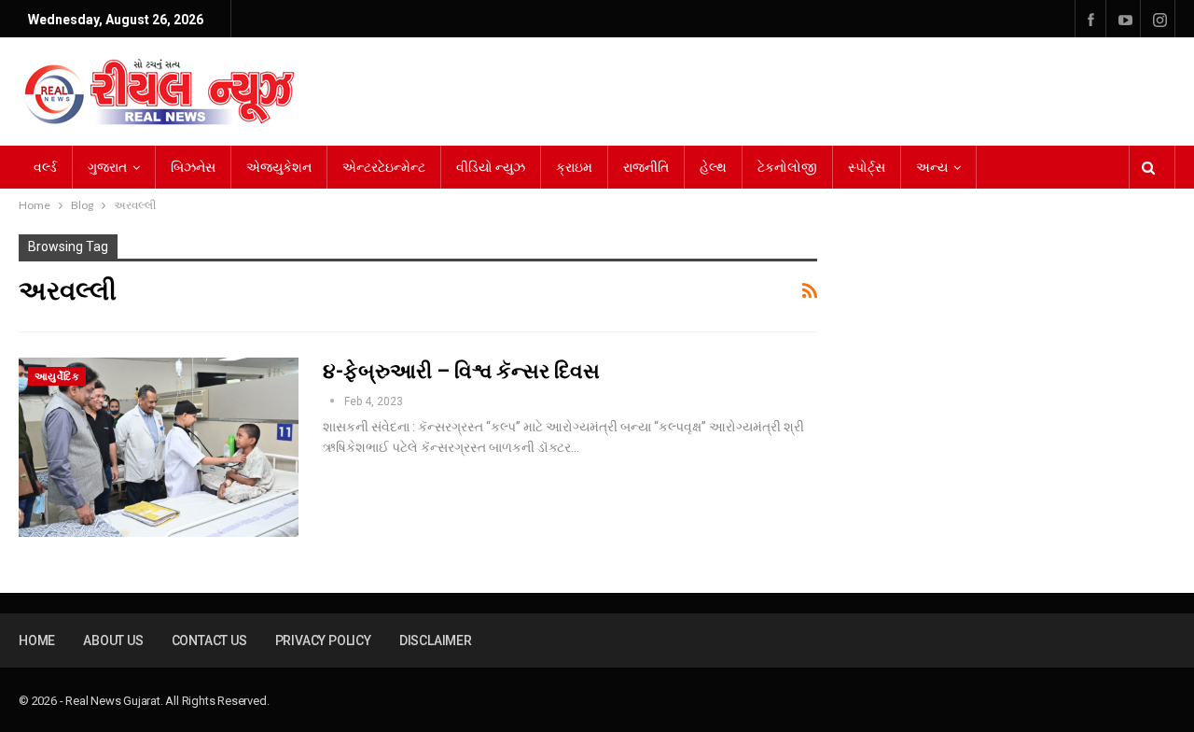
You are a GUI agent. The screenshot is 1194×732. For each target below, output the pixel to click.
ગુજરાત (107, 167)
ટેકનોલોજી (787, 167)
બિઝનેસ (193, 167)
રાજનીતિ (646, 167)
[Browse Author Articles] (333, 401)
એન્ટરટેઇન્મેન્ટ (383, 167)
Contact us (209, 640)
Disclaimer (435, 640)
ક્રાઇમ (574, 167)
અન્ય (932, 167)
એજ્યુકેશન (279, 167)
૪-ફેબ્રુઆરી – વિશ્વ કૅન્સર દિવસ (461, 371)
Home (37, 640)
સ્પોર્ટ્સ (866, 167)
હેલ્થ (713, 167)
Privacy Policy (323, 640)
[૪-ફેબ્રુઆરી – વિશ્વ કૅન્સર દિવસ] (158, 447)
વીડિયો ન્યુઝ (490, 167)
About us (113, 640)
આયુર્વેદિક (57, 377)
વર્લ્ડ (45, 167)
